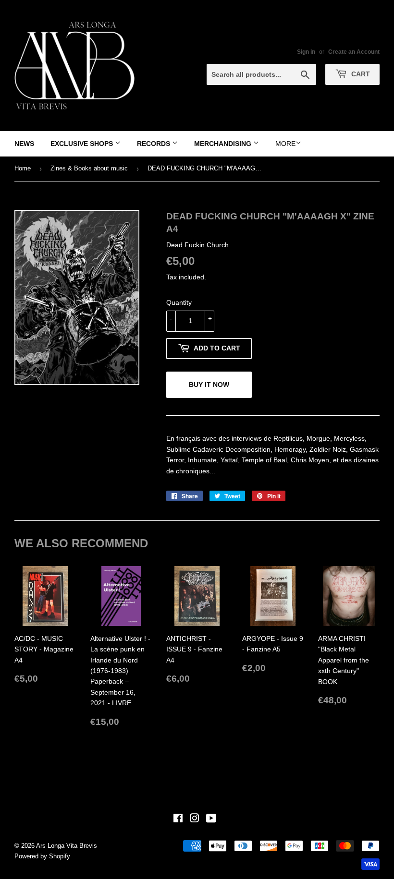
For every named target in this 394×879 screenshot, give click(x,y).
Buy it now (209, 384)
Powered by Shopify (42, 856)
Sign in (306, 51)
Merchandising (223, 143)
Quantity (179, 302)
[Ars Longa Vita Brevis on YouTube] (211, 819)
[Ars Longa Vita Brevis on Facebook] (178, 819)
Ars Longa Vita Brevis (66, 845)
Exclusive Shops (82, 143)
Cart (359, 74)
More (285, 143)
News (24, 143)
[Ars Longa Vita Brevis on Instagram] (194, 819)
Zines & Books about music (89, 168)
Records (154, 143)
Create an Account (354, 51)
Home (22, 168)
